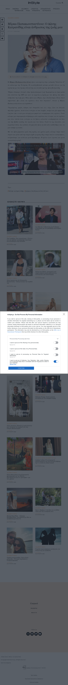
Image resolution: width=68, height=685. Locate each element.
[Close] (64, 314)
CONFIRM (21, 368)
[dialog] (34, 342)
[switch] (56, 342)
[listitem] (34, 339)
